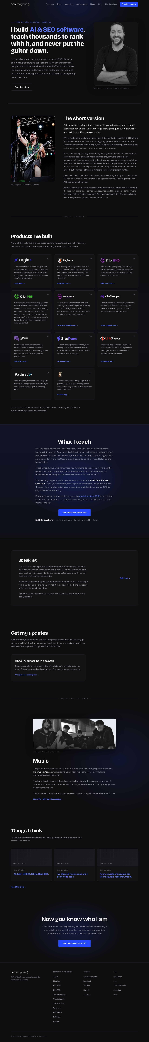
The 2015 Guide (119, 986)
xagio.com (18, 283)
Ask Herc (86, 995)
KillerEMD (57, 986)
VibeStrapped (58, 999)
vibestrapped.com (108, 325)
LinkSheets (57, 1012)
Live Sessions (111, 4)
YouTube (86, 986)
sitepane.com (63, 361)
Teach (59, 4)
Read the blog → (18, 887)
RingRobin (57, 981)
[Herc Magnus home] (20, 4)
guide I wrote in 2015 (89, 496)
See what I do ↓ (22, 87)
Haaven (56, 1021)
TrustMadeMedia (59, 995)
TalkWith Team (59, 1003)
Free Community (129, 4)
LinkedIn (86, 990)
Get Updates (81, 4)
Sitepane (56, 1008)
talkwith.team (20, 361)
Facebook (87, 981)
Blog (100, 4)
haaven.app (62, 395)
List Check (117, 977)
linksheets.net (106, 361)
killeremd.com (106, 283)
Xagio (55, 977)
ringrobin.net (62, 283)
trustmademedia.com (66, 325)
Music (92, 4)
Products (50, 4)
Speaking (69, 4)
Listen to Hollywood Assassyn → (48, 799)
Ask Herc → (125, 578)
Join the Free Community (74, 512)
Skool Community (90, 977)
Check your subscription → (27, 675)
